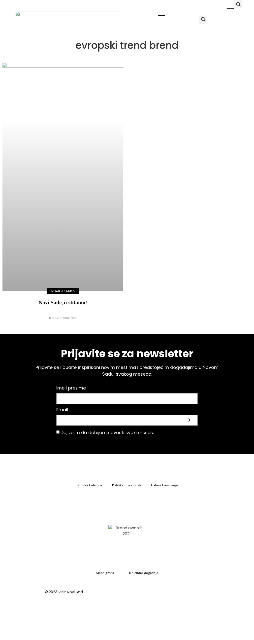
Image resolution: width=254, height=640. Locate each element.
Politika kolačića (89, 485)
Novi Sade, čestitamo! (63, 303)
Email (62, 410)
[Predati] (189, 420)
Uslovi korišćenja (164, 485)
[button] (230, 4)
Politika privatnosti (126, 485)
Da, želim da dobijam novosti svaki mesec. (107, 432)
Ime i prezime (71, 388)
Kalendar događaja (143, 573)
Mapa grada (105, 573)
